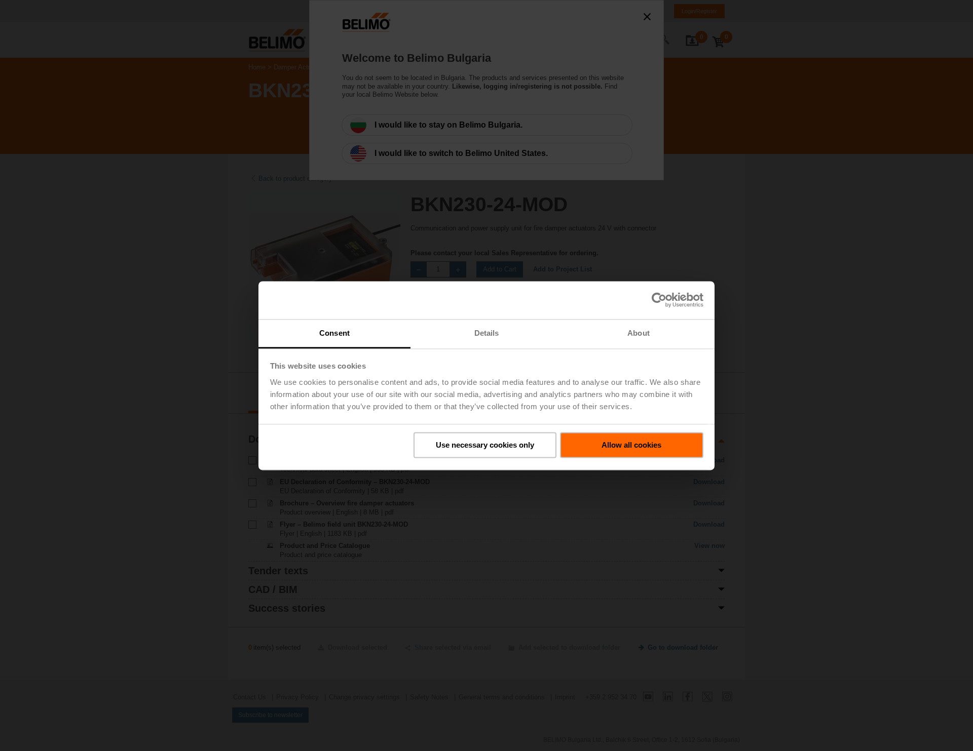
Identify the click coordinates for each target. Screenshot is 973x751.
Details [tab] (486, 333)
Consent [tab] (334, 333)
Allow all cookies (631, 445)
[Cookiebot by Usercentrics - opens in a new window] (659, 299)
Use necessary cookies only (485, 445)
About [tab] (638, 333)
